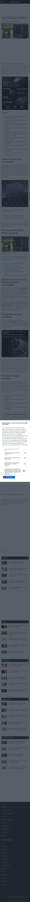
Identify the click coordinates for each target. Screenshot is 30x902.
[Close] (27, 423)
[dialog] (15, 451)
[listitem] (15, 450)
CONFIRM (9, 477)
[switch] (24, 453)
